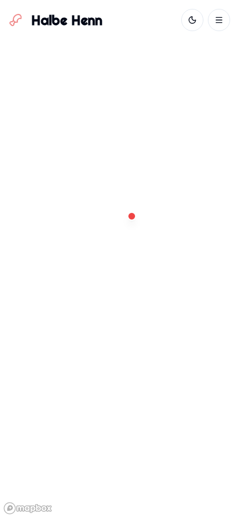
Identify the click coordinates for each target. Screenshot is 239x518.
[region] (119, 259)
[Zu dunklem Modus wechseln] (192, 20)
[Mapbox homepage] (27, 508)
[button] (131, 216)
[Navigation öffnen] (219, 20)
